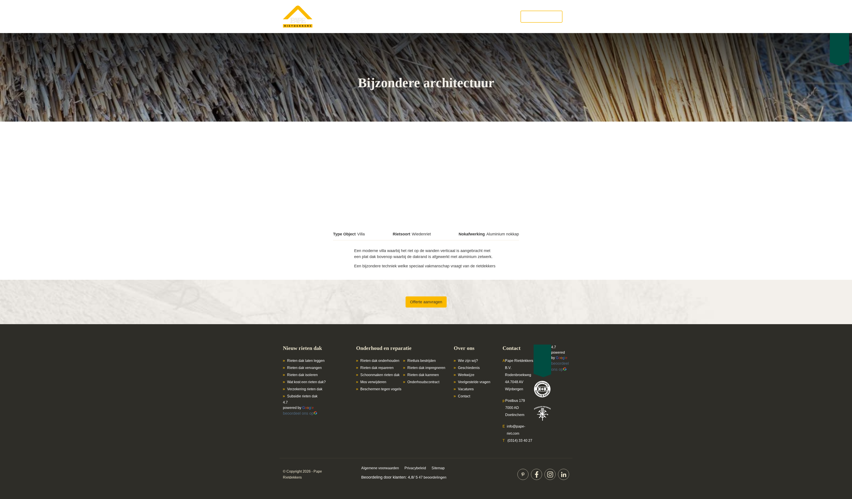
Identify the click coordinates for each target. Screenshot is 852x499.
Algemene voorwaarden (380, 468)
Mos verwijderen (373, 382)
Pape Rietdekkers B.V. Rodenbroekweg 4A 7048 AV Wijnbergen (519, 375)
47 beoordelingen (432, 477)
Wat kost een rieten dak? (306, 382)
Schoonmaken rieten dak (380, 375)
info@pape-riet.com (516, 429)
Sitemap (438, 468)
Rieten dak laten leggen (306, 361)
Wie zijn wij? (468, 361)
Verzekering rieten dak (304, 389)
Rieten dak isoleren (302, 375)
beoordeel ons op (298, 413)
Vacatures (466, 389)
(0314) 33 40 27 (519, 440)
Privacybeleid (415, 468)
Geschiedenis (469, 368)
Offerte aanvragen (541, 16)
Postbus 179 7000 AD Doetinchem (515, 408)
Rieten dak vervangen (304, 368)
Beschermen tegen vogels (380, 389)
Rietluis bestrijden (421, 361)
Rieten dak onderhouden (379, 361)
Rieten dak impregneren (426, 368)
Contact (464, 396)
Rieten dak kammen (423, 375)
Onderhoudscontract (423, 382)
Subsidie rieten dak (302, 396)
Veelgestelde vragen (474, 382)
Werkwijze (466, 375)
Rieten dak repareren (377, 368)
